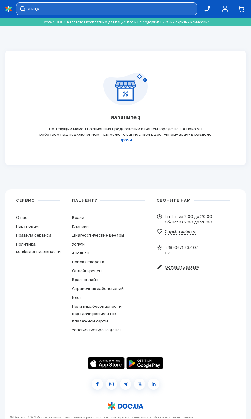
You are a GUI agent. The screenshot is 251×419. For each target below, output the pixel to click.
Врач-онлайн (85, 279)
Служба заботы (180, 231)
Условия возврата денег (96, 330)
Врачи (125, 140)
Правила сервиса (33, 235)
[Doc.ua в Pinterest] (153, 384)
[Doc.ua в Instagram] (111, 384)
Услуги (78, 244)
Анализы (80, 253)
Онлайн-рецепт (88, 271)
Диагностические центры (98, 235)
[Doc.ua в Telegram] (125, 384)
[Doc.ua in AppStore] (106, 363)
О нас (22, 217)
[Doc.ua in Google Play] (144, 363)
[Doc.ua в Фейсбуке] (97, 384)
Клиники (80, 226)
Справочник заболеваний (98, 288)
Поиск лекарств (88, 262)
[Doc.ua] (8, 9)
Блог (76, 297)
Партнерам (27, 226)
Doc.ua (19, 417)
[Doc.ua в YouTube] (139, 384)
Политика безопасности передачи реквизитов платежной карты (97, 313)
